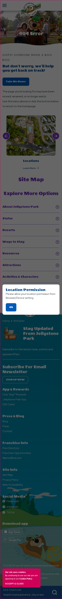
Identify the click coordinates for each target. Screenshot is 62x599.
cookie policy (25, 579)
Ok (12, 308)
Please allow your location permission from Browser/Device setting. (30, 296)
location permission (25, 290)
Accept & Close (14, 584)
